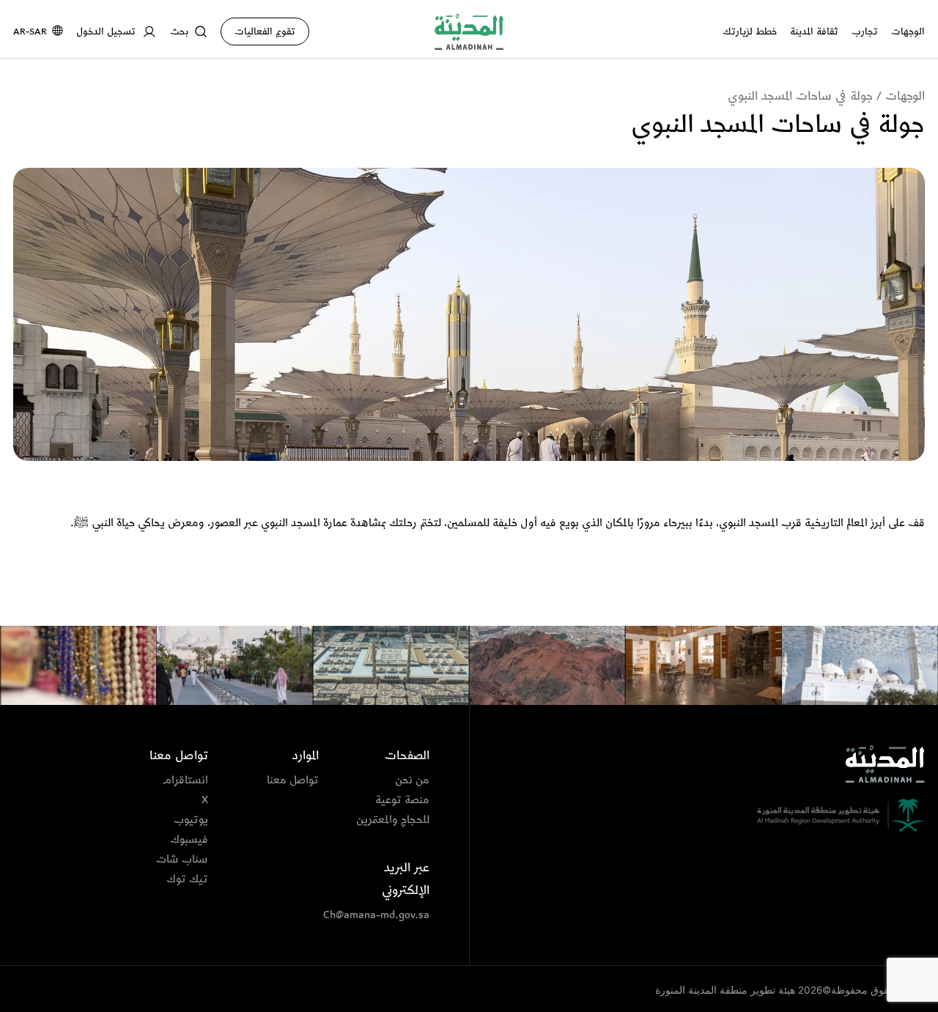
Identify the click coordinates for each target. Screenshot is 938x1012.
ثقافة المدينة (814, 31)
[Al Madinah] (469, 31)
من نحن (412, 780)
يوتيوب (191, 820)
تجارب (865, 31)
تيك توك (187, 879)
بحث (179, 31)
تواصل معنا (293, 780)
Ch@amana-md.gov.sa (387, 915)
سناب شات (182, 859)
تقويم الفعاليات (264, 31)
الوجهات (908, 31)
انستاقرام (185, 780)
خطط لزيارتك (750, 31)
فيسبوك (189, 839)
